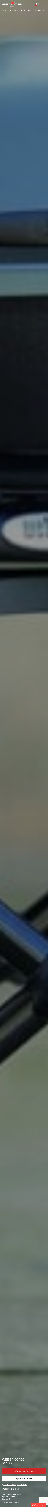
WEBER (12, 1497)
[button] (38, 1505)
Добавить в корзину (24, 1471)
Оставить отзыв (11, 1489)
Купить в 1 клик (24, 1478)
